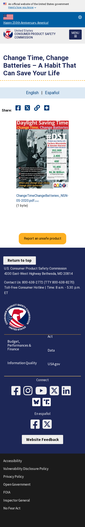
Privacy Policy (13, 476)
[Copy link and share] (37, 108)
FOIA (6, 492)
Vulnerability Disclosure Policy (25, 468)
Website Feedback (42, 439)
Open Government (17, 484)
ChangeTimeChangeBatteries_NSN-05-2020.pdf (42, 198)
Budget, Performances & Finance (19, 345)
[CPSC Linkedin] (68, 391)
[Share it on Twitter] (27, 108)
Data (51, 350)
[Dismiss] (80, 17)
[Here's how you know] (42, 6)
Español (52, 92)
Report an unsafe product (42, 238)
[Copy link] (47, 108)
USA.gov (54, 364)
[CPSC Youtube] (42, 391)
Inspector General (16, 500)
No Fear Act (11, 508)
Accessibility (12, 461)
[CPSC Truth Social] (47, 402)
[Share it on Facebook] (18, 108)
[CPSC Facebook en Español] (36, 424)
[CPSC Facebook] (17, 391)
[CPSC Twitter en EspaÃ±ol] (48, 424)
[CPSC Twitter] (56, 391)
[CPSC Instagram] (29, 391)
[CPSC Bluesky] (37, 402)
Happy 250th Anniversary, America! (25, 23)
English (32, 92)
